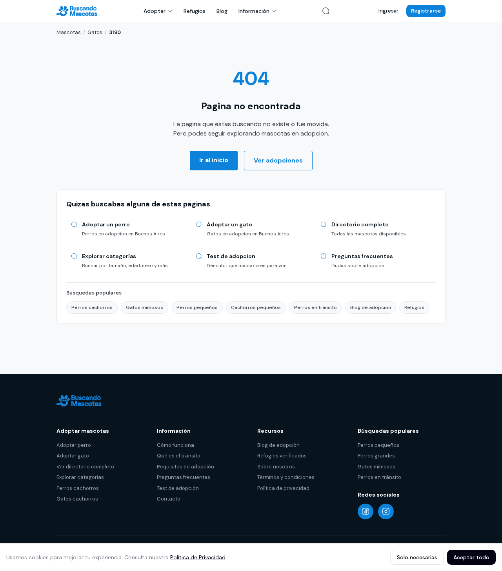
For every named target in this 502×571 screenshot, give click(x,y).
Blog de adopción (278, 445)
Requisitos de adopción (185, 466)
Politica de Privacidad (198, 557)
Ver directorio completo (85, 466)
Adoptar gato (72, 455)
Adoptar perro (73, 445)
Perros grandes (376, 455)
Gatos (94, 32)
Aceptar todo (471, 557)
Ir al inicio (213, 160)
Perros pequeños (197, 307)
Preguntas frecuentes (183, 477)
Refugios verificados (282, 455)
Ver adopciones (278, 160)
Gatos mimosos (144, 307)
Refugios (195, 10)
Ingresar (388, 10)
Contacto (168, 498)
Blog (221, 10)
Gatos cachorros (77, 498)
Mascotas (68, 32)
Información (253, 10)
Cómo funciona (175, 445)
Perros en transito (315, 307)
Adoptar (155, 10)
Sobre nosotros (276, 466)
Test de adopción (178, 488)
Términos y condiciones (286, 477)
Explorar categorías (80, 477)
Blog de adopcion (370, 307)
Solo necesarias (417, 557)
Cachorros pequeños (256, 307)
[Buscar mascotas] (326, 11)
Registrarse (426, 10)
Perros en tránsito (379, 477)
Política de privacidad (283, 488)
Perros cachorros (92, 307)
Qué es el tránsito (178, 455)
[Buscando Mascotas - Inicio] (78, 11)
